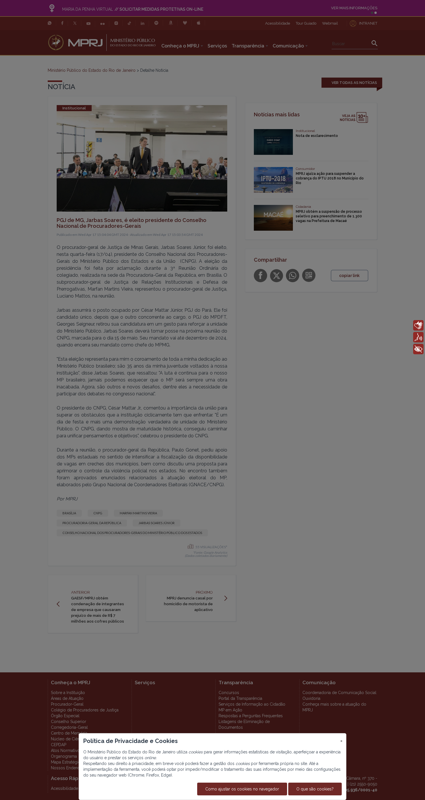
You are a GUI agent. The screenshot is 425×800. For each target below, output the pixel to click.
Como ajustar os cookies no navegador (242, 789)
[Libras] (418, 325)
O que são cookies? (315, 789)
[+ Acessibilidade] (418, 349)
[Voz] (418, 337)
